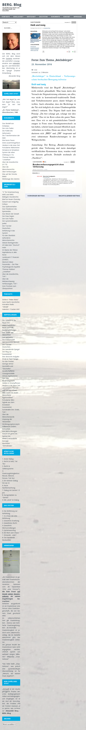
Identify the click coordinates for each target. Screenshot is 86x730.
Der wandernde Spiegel (10, 349)
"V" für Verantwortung (10, 192)
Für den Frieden (8, 361)
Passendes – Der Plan (10, 264)
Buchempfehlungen (9, 330)
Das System (43, 17)
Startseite (6, 17)
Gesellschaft (18, 17)
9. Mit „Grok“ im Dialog (10, 500)
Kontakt (66, 17)
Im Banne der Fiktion (10, 250)
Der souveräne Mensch (10, 342)
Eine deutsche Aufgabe (10, 357)
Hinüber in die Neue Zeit (11, 385)
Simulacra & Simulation (10, 150)
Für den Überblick (8, 235)
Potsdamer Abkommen (10, 147)
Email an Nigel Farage (10, 359)
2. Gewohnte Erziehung (10, 521)
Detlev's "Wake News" (10, 300)
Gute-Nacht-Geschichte (10, 302)
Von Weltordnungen (9, 431)
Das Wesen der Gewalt (10, 214)
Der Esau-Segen (8, 216)
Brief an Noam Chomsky (11, 199)
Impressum (78, 17)
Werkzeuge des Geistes (10, 179)
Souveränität (7, 407)
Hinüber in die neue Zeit (11, 145)
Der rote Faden (8, 128)
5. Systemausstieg (9, 530)
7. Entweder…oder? (9, 535)
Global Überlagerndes (10, 243)
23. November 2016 (41, 64)
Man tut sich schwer (9, 390)
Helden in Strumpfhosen (11, 383)
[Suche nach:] (11, 28)
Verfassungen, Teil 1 (9, 284)
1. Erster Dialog (8, 459)
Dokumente (55, 17)
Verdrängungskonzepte (11, 424)
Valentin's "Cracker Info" (11, 309)
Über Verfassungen (9, 172)
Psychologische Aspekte (11, 267)
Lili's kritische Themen (10, 388)
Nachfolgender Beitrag (69, 196)
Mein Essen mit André (10, 393)
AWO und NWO (8, 194)
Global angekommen (10, 376)
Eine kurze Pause (8, 140)
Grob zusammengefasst (11, 143)
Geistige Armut (7, 364)
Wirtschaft (31, 17)
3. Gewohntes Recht (9, 523)
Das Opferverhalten (9, 206)
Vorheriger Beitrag (36, 196)
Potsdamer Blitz (8, 400)
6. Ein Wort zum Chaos (10, 533)
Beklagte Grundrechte (10, 197)
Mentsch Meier (7, 262)
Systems (9, 58)
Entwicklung (6, 73)
